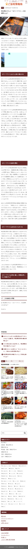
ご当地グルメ (7, 466)
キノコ (5, 493)
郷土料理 (23, 466)
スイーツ (13, 491)
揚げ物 (21, 361)
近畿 (3, 452)
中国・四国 (5, 454)
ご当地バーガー (14, 504)
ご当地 (5, 471)
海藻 (4, 501)
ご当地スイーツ (7, 481)
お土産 (20, 473)
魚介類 (3, 442)
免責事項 (3, 520)
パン (19, 493)
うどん (12, 473)
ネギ (4, 498)
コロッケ (19, 498)
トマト (23, 504)
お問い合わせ (4, 523)
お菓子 (5, 491)
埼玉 (2, 7)
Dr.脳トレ (3, 537)
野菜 (12, 468)
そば (18, 483)
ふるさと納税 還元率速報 (8, 539)
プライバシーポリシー (7, 518)
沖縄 (5, 486)
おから (8, 361)
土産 (23, 486)
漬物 (21, 491)
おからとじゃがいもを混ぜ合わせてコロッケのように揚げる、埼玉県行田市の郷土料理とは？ (15, 338)
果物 (21, 471)
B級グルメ (12, 478)
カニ (10, 501)
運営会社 (3, 516)
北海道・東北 (6, 445)
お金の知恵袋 (4, 533)
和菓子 (5, 476)
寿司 (5, 483)
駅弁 (12, 493)
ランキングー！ (5, 535)
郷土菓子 (22, 496)
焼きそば (13, 476)
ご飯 (11, 488)
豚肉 (23, 481)
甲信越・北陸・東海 (8, 449)
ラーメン (13, 471)
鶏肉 (5, 478)
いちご (5, 504)
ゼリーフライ (15, 361)
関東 (3, 447)
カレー (16, 481)
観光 (5, 488)
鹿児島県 (11, 498)
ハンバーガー (18, 501)
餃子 (5, 496)
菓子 (5, 468)
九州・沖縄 (5, 456)
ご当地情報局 (11, 547)
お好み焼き (19, 488)
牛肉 (11, 483)
